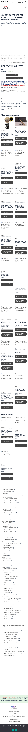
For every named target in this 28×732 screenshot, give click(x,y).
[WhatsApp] (2, 1)
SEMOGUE (3, 392)
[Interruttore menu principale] (25, 7)
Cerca (19, 2)
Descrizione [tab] (4, 98)
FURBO (2, 427)
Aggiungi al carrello (11, 74)
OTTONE (15, 91)
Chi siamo (14, 713)
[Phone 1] (3, 1)
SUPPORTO (13, 93)
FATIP (2, 464)
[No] (26, 728)
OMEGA (3, 60)
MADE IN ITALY (6, 91)
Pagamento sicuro (14, 719)
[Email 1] (4, 1)
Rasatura (6, 55)
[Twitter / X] (2, 3)
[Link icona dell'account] (22, 2)
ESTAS (16, 430)
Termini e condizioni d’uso (14, 721)
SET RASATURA (4, 93)
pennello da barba (21, 91)
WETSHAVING (19, 93)
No (16, 730)
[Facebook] (7, 1)
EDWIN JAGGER (18, 163)
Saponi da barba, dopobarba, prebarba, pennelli (13, 63)
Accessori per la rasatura (10, 57)
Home (2, 55)
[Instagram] (6, 1)
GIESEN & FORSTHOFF (6, 319)
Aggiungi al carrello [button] (7, 140)
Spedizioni (14, 715)
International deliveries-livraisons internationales (14, 716)
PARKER (3, 353)
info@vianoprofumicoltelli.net (12, 108)
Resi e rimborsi (14, 718)
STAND (9, 93)
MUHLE (3, 271)
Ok (12, 730)
